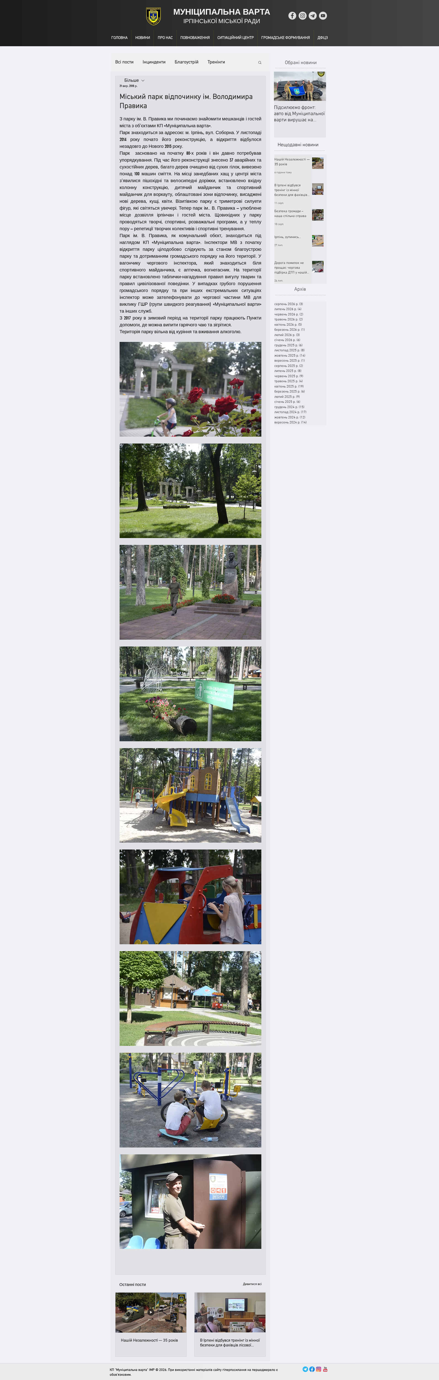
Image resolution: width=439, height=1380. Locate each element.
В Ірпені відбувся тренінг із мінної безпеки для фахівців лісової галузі (230, 1343)
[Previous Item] (281, 86)
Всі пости (124, 62)
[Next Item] (319, 86)
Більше (215, 62)
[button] (260, 62)
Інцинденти (154, 62)
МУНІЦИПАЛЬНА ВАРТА (221, 12)
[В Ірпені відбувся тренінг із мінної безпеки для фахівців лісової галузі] (230, 1312)
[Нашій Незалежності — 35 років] (150, 1312)
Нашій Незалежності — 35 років (149, 1340)
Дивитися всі (252, 1284)
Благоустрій (186, 62)
